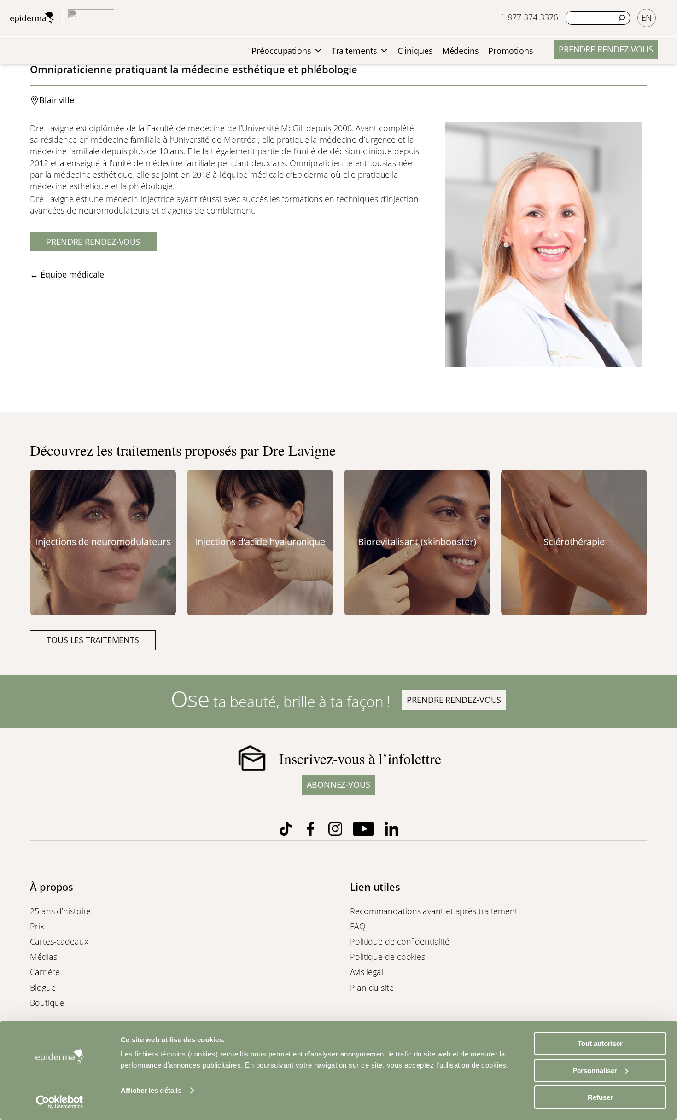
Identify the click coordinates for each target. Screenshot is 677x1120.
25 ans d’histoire (60, 911)
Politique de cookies (387, 956)
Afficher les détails (151, 1090)
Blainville (56, 99)
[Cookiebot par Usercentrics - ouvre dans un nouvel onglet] (59, 1102)
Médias (43, 956)
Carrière (45, 971)
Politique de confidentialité (399, 941)
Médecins (460, 50)
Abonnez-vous (338, 784)
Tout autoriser (600, 1043)
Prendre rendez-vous (93, 241)
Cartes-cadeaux (59, 941)
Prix (37, 926)
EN (647, 17)
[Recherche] (622, 18)
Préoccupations (281, 50)
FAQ (358, 926)
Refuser (600, 1097)
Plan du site (372, 987)
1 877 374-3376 (529, 17)
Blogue (42, 987)
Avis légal (366, 971)
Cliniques (415, 50)
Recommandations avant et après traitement (434, 911)
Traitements (354, 50)
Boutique (47, 1002)
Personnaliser (594, 1070)
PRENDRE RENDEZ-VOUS (606, 49)
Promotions (510, 50)
